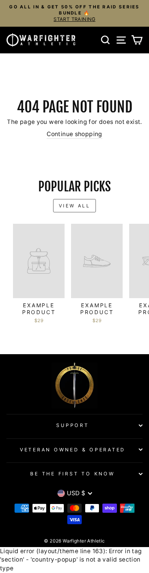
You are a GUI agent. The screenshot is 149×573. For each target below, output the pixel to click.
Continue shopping (74, 134)
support (72, 425)
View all (75, 206)
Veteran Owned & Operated (72, 450)
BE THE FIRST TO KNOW (72, 474)
